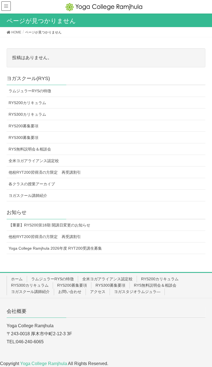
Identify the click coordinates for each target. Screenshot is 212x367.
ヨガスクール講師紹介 (28, 195)
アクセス (97, 291)
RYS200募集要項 (23, 126)
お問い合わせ (69, 291)
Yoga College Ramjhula (44, 363)
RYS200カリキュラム (27, 103)
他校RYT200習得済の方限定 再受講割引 (45, 172)
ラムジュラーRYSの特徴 (30, 91)
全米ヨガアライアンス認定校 (34, 161)
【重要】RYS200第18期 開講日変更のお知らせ (49, 225)
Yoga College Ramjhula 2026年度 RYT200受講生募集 (55, 248)
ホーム (17, 279)
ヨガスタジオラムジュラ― (137, 291)
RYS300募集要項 (23, 137)
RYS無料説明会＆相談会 (30, 149)
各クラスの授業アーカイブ (32, 184)
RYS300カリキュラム (27, 114)
